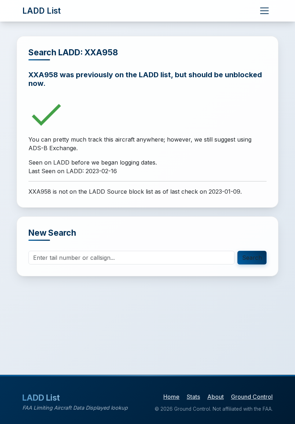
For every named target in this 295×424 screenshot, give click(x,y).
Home (171, 396)
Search (252, 257)
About (215, 396)
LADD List (41, 10)
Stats (193, 396)
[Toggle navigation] (264, 11)
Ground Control (252, 396)
